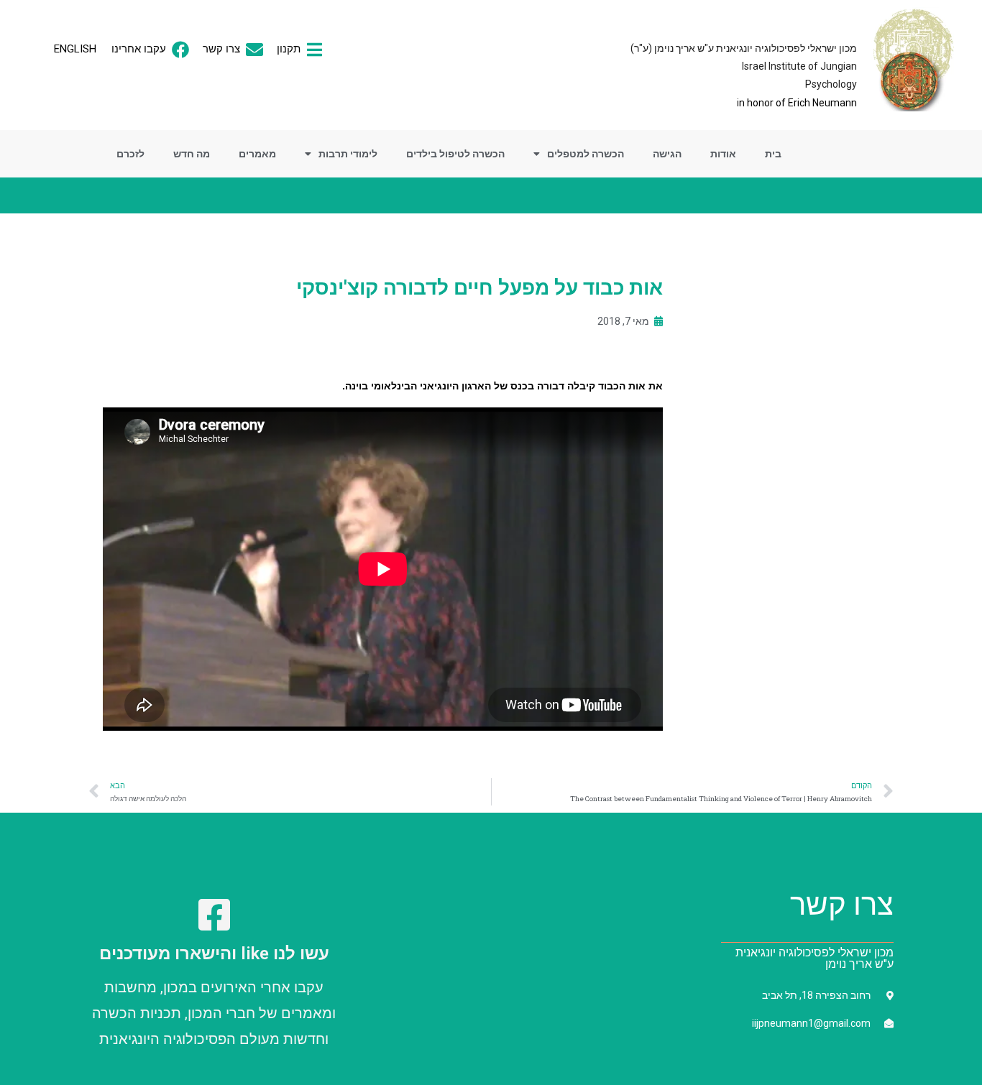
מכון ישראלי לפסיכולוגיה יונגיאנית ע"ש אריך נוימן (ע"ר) (743, 48)
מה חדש (191, 154)
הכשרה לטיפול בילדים (455, 154)
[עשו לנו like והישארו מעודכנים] (214, 915)
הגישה (667, 154)
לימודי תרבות (347, 154)
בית (773, 154)
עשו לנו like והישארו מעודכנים (214, 953)
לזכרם (130, 154)
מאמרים (257, 154)
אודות (723, 154)
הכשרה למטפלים (585, 154)
